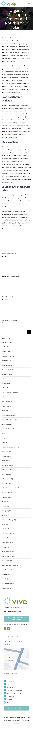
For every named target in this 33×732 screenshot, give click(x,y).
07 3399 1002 (7, 645)
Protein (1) (6, 515)
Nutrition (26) (7, 483)
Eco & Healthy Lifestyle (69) (10, 392)
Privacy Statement (16, 720)
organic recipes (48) (8, 497)
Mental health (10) (8, 465)
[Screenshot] (16, 648)
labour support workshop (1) (11, 447)
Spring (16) (6, 538)
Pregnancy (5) (7, 511)
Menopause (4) (7, 461)
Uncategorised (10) (8, 552)
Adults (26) (6, 347)
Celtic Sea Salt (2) (8, 370)
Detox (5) (5, 388)
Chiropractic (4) (7, 374)
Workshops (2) (7, 588)
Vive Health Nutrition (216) (10, 565)
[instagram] (8, 628)
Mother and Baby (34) (9, 470)
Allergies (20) (6, 351)
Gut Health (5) (7, 406)
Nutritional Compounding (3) (11, 488)
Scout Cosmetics (7, 170)
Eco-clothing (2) (7, 401)
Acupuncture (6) (7, 342)
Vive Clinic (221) (7, 561)
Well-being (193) (7, 570)
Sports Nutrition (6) (8, 533)
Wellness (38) (7, 574)
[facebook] (5, 628)
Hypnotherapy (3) (8, 438)
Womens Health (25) (8, 583)
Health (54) (6, 410)
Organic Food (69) (8, 492)
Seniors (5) (6, 529)
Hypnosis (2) (6, 433)
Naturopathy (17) (8, 479)
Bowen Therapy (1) (8, 365)
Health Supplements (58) (10, 420)
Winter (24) (6, 579)
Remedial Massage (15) (9, 520)
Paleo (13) (6, 506)
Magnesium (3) (7, 451)
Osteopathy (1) (7, 501)
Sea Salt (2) (6, 524)
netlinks (16, 723)
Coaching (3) (6, 379)
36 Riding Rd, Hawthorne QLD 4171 (13, 642)
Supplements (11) (8, 542)
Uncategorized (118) (9, 556)
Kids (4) (5, 442)
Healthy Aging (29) (8, 424)
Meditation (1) (7, 456)
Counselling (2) (7, 383)
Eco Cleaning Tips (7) (9, 397)
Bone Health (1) (7, 360)
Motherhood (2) (7, 474)
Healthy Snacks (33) (8, 429)
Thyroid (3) (6, 547)
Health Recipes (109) (9, 415)
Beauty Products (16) (9, 356)
